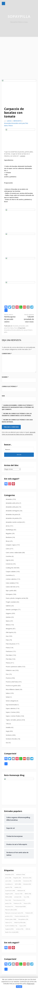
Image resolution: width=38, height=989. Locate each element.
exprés (8, 887)
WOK (28, 929)
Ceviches (8, 556)
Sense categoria (11, 701)
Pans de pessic (10, 644)
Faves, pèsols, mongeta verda (15, 598)
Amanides (7, 123)
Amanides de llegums (12, 511)
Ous (7, 636)
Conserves (9, 564)
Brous (8, 541)
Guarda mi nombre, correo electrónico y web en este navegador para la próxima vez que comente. (18, 407)
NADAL (19, 330)
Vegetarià (9, 929)
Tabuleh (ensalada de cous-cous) (29, 318)
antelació (20, 874)
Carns (7, 549)
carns (8, 881)
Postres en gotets (12, 685)
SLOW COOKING (11, 926)
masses (18, 894)
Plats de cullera (11, 910)
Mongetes (9, 628)
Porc (7, 674)
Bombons (9, 537)
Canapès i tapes (11, 545)
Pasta (8, 647)
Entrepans (9, 594)
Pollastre (29, 913)
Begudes (9, 533)
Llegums (8, 613)
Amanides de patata (12, 518)
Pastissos (9, 651)
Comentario (7, 353)
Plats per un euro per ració (14, 913)
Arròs (7, 526)
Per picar (24, 330)
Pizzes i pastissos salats (13, 666)
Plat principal (20, 906)
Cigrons (8, 560)
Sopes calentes (10, 708)
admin (9, 121)
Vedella (8, 727)
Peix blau (9, 659)
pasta (8, 903)
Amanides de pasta (12, 514)
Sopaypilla (19, 16)
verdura (19, 929)
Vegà (7, 731)
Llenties (8, 617)
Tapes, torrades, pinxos (13, 720)
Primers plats (10, 919)
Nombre (5, 377)
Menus (8, 625)
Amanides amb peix (18, 123)
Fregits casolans (11, 602)
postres (8, 916)
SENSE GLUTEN (19, 922)
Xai (7, 743)
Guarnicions (10, 890)
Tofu (7, 724)
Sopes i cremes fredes (13, 716)
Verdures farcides (11, 739)
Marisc (8, 621)
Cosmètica (9, 575)
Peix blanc (10, 328)
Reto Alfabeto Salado (12, 689)
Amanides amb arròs (12, 503)
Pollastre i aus (10, 670)
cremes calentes (11, 579)
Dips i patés (9, 590)
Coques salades (11, 571)
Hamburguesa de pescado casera (9, 318)
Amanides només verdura (14, 522)
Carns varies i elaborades (14, 552)
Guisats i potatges (12, 609)
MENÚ (28, 894)
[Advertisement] (19, 57)
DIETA (18, 884)
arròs (8, 878)
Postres (8, 678)
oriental (17, 897)
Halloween (21, 890)
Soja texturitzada (11, 705)
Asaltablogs (9, 530)
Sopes (22, 926)
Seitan (8, 697)
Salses (8, 693)
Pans (7, 640)
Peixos (10, 125)
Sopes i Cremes (11, 712)
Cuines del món (10, 587)
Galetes (8, 606)
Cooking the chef (11, 568)
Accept (19, 986)
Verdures (9, 735)
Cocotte (17, 881)
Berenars (27, 878)
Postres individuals (21, 916)
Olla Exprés (9, 632)
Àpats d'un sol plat (11, 932)
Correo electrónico (10, 386)
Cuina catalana (10, 583)
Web (3, 396)
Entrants (13, 330)
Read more (30, 983)
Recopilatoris (23, 919)
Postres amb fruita (12, 682)
